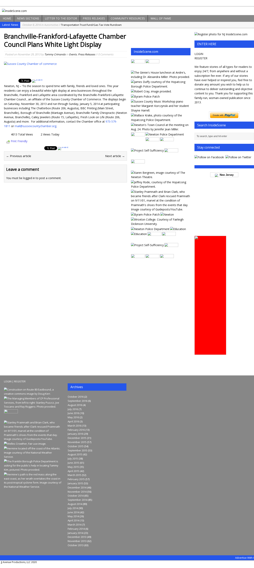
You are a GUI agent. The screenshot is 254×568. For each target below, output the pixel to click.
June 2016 (73, 413)
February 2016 (76, 430)
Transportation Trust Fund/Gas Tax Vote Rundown (72, 25)
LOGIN (198, 54)
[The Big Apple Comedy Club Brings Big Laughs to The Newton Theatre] (160, 177)
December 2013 (77, 537)
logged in (29, 178)
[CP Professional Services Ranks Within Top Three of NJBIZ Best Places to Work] (33, 406)
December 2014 (77, 487)
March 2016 (74, 425)
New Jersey (226, 174)
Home (7, 18)
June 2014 (73, 512)
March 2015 (74, 475)
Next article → (115, 156)
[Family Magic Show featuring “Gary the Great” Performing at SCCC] (167, 262)
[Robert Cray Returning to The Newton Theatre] (151, 91)
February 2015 (76, 479)
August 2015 (75, 454)
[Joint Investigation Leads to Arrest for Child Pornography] (145, 96)
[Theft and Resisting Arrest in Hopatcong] (160, 120)
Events (73, 54)
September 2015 (77, 450)
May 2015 (73, 467)
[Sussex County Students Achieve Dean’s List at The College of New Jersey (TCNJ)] (139, 234)
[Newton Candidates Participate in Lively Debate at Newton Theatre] (152, 67)
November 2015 (77, 442)
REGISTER (200, 58)
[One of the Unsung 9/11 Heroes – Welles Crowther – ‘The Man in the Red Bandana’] (25, 443)
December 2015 (77, 438)
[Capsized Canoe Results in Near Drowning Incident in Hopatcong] (152, 262)
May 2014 (73, 516)
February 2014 (76, 529)
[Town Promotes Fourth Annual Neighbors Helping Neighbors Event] (167, 214)
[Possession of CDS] (160, 186)
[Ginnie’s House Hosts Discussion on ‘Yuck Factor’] (160, 77)
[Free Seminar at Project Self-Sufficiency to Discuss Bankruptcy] (147, 150)
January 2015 (75, 483)
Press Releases (94, 18)
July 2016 (73, 409)
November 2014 (77, 491)
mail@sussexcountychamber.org (35, 126)
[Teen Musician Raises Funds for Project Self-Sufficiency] (160, 110)
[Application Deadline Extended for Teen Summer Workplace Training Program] (147, 245)
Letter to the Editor (61, 18)
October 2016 (76, 396)
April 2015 (73, 471)
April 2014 (73, 520)
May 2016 (73, 417)
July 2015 (73, 458)
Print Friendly (19, 141)
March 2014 (74, 524)
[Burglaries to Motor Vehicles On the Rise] (164, 134)
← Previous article (18, 156)
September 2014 (77, 500)
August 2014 (75, 504)
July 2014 (73, 508)
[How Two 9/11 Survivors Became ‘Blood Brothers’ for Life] (160, 209)
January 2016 (75, 434)
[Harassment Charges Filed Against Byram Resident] (138, 262)
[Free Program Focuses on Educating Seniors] (167, 145)
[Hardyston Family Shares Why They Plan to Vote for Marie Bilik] (171, 251)
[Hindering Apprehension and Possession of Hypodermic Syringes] (145, 214)
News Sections (28, 18)
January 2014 (75, 533)
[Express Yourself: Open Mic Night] (138, 140)
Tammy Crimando (55, 54)
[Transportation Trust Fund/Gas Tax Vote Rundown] (33, 393)
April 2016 (73, 421)
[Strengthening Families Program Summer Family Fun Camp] (154, 240)
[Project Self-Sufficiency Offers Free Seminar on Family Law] (138, 168)
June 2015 (73, 462)
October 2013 (76, 545)
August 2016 (75, 405)
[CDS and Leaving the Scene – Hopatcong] (160, 86)
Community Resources (128, 18)
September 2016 (77, 401)
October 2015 (76, 446)
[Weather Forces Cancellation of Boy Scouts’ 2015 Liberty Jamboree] (152, 145)
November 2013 (77, 541)
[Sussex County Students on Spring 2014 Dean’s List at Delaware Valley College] (178, 229)
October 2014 (76, 495)
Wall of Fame (161, 18)
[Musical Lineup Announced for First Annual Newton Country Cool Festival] (138, 67)
